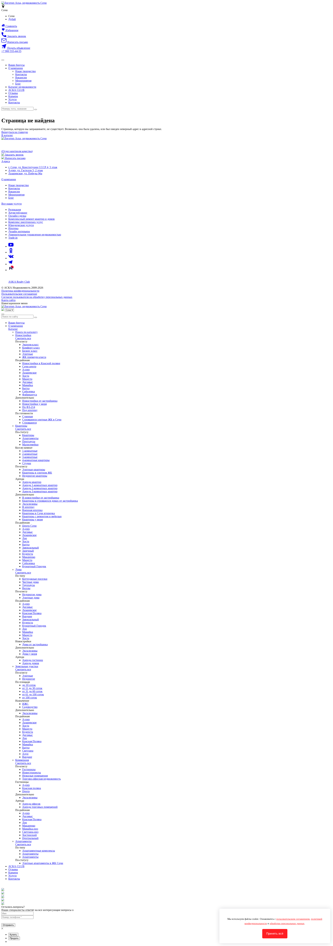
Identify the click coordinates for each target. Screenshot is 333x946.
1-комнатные (29, 450)
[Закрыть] (2, 314)
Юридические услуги (21, 225)
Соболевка (28, 391)
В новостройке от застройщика (40, 497)
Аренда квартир (31, 482)
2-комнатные (29, 453)
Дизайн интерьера (19, 231)
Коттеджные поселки (34, 578)
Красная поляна (31, 788)
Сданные (27, 416)
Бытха (25, 388)
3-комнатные (29, 457)
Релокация (14, 209)
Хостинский (29, 835)
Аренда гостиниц (32, 660)
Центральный (30, 838)
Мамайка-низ (30, 828)
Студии (26, 463)
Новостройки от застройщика (39, 400)
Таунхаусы (28, 585)
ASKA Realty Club (19, 281)
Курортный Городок (34, 566)
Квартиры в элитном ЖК (37, 472)
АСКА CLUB (16, 90)
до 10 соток (29, 685)
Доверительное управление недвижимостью (34, 234)
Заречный (28, 550)
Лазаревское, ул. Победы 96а (25, 173)
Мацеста (27, 378)
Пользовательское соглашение (19, 293)
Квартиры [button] (21, 425)
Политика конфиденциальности (20, 290)
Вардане (27, 616)
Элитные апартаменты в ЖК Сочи (42, 863)
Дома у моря (29, 653)
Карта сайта (8, 300)
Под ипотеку (29, 410)
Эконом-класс (30, 344)
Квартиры (28, 435)
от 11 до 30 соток (32, 688)
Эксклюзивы (29, 503)
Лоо (24, 538)
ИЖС (25, 703)
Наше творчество (25, 71)
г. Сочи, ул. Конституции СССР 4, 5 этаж (32, 167)
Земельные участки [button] (26, 666)
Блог (18, 83)
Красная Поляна (31, 613)
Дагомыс (27, 382)
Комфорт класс (31, 347)
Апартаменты (30, 438)
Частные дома (30, 582)
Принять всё (274, 933)
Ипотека (13, 228)
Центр (26, 791)
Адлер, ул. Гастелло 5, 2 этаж (25, 170)
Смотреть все (23, 338)
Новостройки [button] (23, 335)
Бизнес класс (29, 350)
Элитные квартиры (33, 469)
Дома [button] (18, 569)
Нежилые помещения (35, 775)
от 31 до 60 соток (32, 691)
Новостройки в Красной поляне (41, 363)
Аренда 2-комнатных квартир (39, 488)
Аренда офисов (31, 803)
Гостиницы (29, 769)
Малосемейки (30, 444)
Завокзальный (30, 547)
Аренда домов (30, 663)
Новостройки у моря (34, 403)
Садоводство (29, 706)
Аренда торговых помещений (40, 806)
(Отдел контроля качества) (17, 151)
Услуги (12, 99)
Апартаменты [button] (23, 841)
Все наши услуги (11, 203)
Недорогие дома (31, 594)
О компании (15, 68)
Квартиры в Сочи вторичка (38, 513)
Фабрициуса (29, 394)
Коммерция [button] (22, 760)
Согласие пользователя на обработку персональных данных (36, 297)
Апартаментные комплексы (38, 850)
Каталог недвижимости (22, 86)
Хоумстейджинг (17, 212)
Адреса (5, 161)
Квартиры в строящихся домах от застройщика (50, 500)
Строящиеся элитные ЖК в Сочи (41, 419)
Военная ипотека (32, 510)
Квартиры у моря (32, 519)
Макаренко (28, 557)
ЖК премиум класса (34, 357)
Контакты (21, 74)
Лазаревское (29, 372)
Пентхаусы (28, 441)
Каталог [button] (13, 328)
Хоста (25, 375)
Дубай (12, 19)
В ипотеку (28, 507)
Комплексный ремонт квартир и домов (31, 218)
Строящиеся (29, 422)
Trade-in (13, 237)
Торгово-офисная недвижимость (41, 778)
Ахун (25, 753)
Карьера (13, 96)
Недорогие (28, 678)
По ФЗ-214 (28, 407)
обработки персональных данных (287, 923)
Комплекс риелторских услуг (25, 222)
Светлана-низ (30, 831)
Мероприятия (23, 80)
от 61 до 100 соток (33, 694)
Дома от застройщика (35, 644)
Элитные (27, 353)
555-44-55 (11, 51)
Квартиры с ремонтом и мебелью (42, 516)
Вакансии (21, 77)
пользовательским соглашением (293, 919)
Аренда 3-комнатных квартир (39, 491)
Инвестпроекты (31, 772)
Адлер (26, 369)
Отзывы (13, 93)
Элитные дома (30, 597)
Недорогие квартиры (34, 475)
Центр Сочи (29, 525)
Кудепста (27, 553)
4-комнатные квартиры (36, 460)
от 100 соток (29, 697)
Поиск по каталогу (26, 332)
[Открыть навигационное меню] (2, 60)
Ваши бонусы (16, 65)
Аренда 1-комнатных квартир (39, 485)
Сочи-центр (29, 366)
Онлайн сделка (17, 215)
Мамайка (27, 385)
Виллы (26, 588)
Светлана (27, 750)
